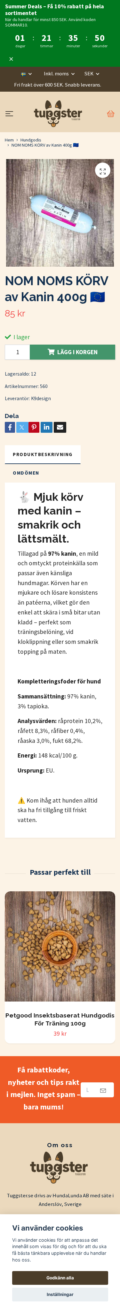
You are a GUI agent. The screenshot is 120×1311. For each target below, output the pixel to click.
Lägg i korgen (77, 352)
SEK (89, 73)
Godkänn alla (60, 1277)
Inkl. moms (57, 73)
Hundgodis (30, 140)
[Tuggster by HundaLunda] (59, 114)
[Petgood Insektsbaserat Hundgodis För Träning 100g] (60, 948)
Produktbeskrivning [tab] (43, 454)
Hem (9, 140)
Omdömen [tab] (26, 473)
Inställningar (60, 1294)
